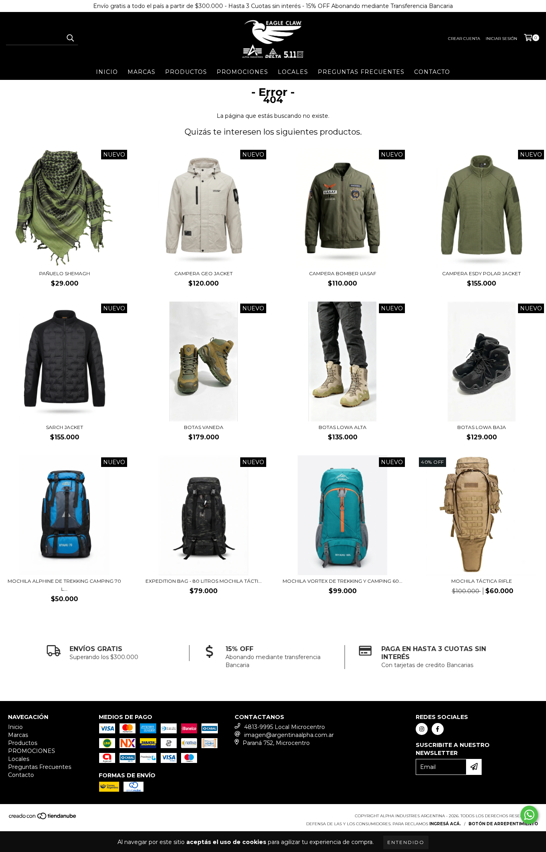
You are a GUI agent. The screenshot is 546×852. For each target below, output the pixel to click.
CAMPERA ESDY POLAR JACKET (481, 273)
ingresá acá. (445, 823)
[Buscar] (70, 38)
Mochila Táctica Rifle (481, 581)
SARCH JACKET (64, 427)
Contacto (432, 71)
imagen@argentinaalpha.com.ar (289, 735)
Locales (293, 71)
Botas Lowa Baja (481, 427)
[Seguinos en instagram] (422, 729)
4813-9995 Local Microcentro (284, 727)
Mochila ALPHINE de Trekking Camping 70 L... (64, 585)
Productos (186, 71)
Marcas (141, 71)
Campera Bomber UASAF (342, 273)
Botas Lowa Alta (343, 427)
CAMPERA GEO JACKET (203, 273)
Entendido (405, 842)
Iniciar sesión (501, 38)
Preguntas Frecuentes (361, 71)
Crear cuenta (464, 38)
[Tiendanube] (43, 818)
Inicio (107, 71)
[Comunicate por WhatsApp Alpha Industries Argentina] (529, 815)
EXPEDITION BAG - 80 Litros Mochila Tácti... (203, 581)
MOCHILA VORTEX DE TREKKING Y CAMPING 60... (343, 581)
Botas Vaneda (203, 427)
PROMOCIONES (242, 71)
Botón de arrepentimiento (503, 823)
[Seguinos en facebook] (438, 729)
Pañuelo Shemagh (64, 273)
